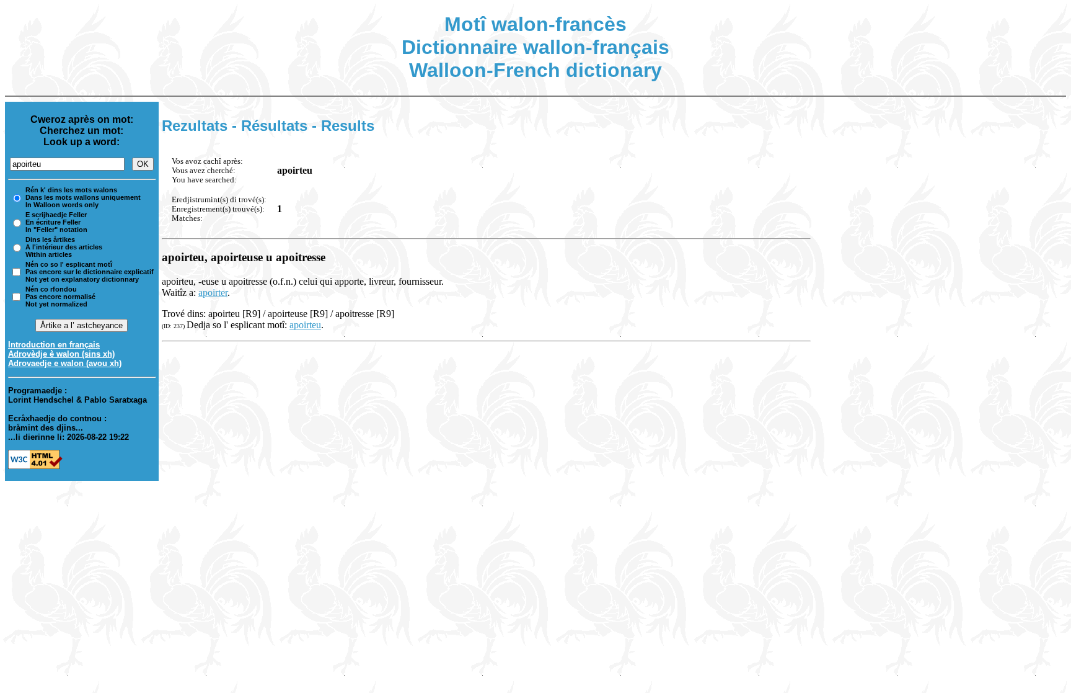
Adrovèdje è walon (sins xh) (61, 354)
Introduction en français (54, 344)
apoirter (212, 292)
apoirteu (305, 325)
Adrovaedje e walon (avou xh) (64, 363)
